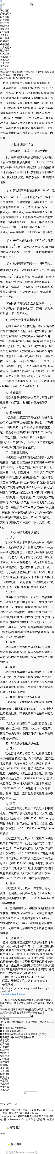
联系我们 (4, 56)
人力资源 (4, 47)
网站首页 (4, 10)
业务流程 (4, 44)
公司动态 (4, 29)
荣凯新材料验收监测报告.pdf (14, 994)
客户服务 (4, 38)
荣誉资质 (4, 19)
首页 (14, 1110)
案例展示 (4, 41)
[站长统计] (13, 1133)
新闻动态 (4, 26)
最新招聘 (4, 50)
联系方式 (4, 60)
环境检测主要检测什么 (11, 1031)
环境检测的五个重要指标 (13, 1028)
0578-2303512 (7, 1104)
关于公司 (4, 13)
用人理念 (4, 53)
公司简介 (4, 16)
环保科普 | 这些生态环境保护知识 (17, 1037)
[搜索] (32, 4)
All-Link (34, 1113)
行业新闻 (4, 32)
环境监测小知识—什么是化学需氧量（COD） (23, 1034)
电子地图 (4, 63)
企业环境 (4, 23)
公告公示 (4, 35)
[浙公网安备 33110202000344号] (28, 1139)
